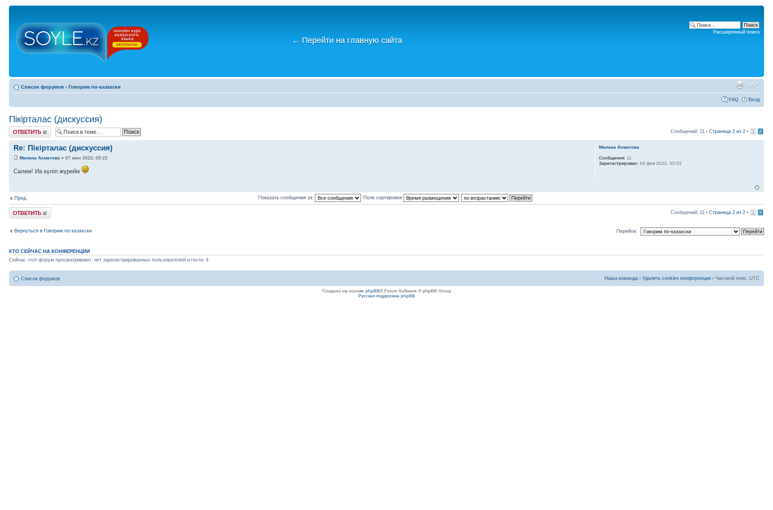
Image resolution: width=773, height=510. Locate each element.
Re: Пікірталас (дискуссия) (63, 148)
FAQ (734, 99)
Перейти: (626, 231)
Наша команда (621, 278)
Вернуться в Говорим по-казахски (53, 230)
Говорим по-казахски (94, 87)
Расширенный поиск (736, 31)
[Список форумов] (82, 41)
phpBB (372, 290)
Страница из (727, 131)
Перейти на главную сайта (347, 40)
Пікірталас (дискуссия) (55, 119)
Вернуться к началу (757, 187)
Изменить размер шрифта (753, 85)
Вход (754, 99)
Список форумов (42, 87)
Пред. (20, 198)
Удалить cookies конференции (676, 278)
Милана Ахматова (40, 157)
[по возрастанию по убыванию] (497, 197)
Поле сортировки (383, 197)
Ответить (19, 129)
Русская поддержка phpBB (386, 295)
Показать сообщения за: (286, 197)
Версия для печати (739, 85)
